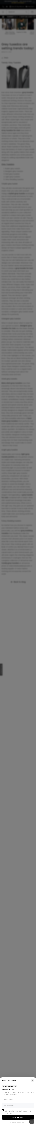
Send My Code (18, 1117)
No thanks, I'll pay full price (18, 1122)
